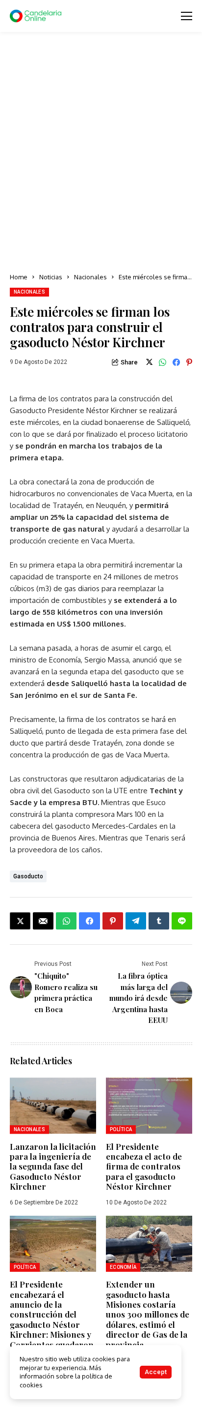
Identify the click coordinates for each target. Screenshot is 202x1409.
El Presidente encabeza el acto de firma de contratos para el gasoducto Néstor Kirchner (144, 1166)
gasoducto (28, 876)
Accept (156, 1372)
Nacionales (90, 277)
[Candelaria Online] (37, 16)
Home (18, 277)
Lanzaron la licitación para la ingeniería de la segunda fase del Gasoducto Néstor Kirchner (53, 1166)
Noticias (50, 277)
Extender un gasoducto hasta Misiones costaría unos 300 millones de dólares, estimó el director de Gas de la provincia (147, 1314)
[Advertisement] (101, 153)
